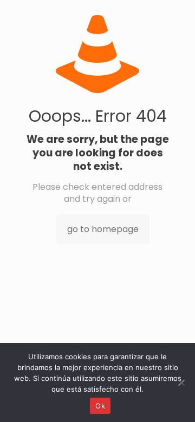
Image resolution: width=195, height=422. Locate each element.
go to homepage (103, 229)
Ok (100, 405)
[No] (181, 382)
